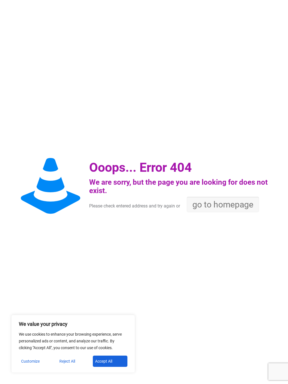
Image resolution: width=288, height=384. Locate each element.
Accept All (103, 361)
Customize (30, 361)
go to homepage (222, 204)
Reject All (67, 361)
